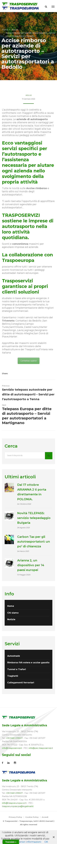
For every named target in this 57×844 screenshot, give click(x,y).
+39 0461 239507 (14, 738)
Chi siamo (13, 613)
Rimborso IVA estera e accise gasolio (28, 662)
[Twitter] (16, 373)
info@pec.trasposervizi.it (41, 748)
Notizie (11, 619)
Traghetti (12, 676)
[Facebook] (12, 373)
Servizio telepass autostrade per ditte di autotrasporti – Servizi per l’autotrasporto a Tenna (28, 394)
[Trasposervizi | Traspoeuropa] (20, 6)
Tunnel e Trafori (16, 669)
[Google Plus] (21, 373)
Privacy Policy (15, 817)
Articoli (15, 30)
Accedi (45, 817)
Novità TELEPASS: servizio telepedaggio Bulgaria (34, 518)
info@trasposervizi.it (12, 748)
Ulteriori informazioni (28, 841)
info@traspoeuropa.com (14, 803)
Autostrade (13, 656)
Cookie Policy (32, 817)
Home (5, 30)
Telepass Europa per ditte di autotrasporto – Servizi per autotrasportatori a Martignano (27, 416)
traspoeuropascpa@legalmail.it (17, 806)
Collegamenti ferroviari (20, 682)
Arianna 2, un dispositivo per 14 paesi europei (30, 565)
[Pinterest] (24, 373)
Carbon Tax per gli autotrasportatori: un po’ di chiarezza (33, 541)
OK (46, 841)
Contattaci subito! (28, 361)
